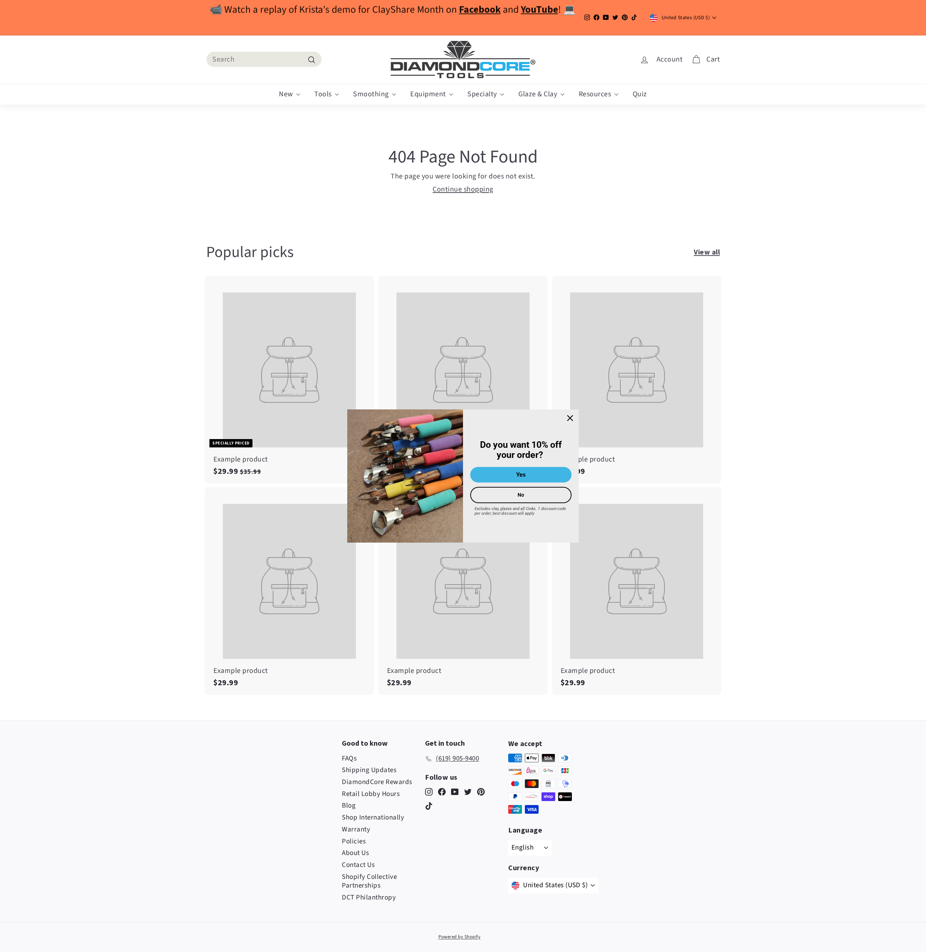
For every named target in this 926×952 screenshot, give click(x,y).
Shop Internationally (373, 817)
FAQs (349, 758)
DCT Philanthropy (369, 897)
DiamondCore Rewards (377, 782)
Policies (354, 841)
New (286, 94)
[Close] (570, 418)
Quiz (640, 94)
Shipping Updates (369, 770)
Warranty (356, 829)
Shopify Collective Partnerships (369, 881)
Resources (596, 94)
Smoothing (371, 94)
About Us (355, 853)
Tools (323, 94)
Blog (349, 805)
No (521, 495)
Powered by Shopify (459, 937)
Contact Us (358, 865)
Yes (521, 474)
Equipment (428, 94)
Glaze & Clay (538, 94)
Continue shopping (463, 189)
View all (707, 251)
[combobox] (264, 59)
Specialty (482, 94)
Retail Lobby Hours (371, 794)
